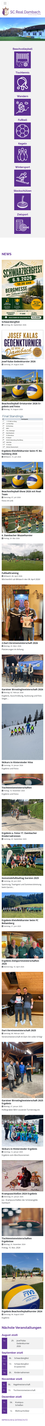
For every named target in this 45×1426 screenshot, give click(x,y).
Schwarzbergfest (21, 1358)
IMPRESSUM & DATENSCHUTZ (15, 1420)
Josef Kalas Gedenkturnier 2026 (23, 1343)
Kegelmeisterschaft (22, 1384)
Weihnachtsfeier (22, 1411)
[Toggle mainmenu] (5, 3)
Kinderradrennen (21, 1372)
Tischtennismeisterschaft (24, 1390)
